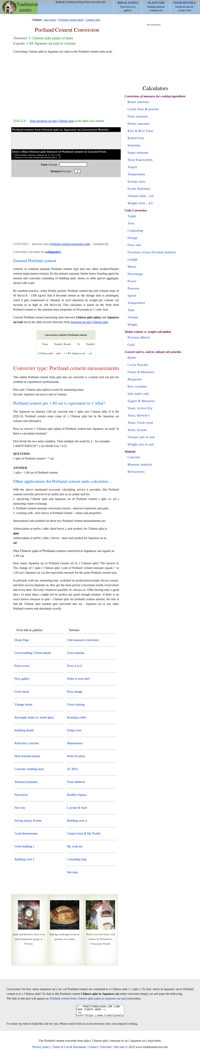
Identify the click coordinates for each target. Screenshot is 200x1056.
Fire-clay (19, 807)
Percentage (135, 274)
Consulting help (77, 859)
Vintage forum (23, 704)
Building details (24, 730)
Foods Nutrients (139, 188)
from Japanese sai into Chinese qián (52, 121)
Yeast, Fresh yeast (140, 422)
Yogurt (132, 167)
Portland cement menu (70, 19)
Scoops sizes (137, 181)
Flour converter (93, 2)
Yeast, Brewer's (139, 415)
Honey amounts (139, 123)
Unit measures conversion (83, 640)
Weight (133, 324)
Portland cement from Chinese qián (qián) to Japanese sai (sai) (88, 998)
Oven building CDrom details (32, 653)
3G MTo (72, 769)
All (103, 2)
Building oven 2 (24, 859)
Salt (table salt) (138, 393)
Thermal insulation (26, 782)
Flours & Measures (141, 372)
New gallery (22, 678)
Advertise (106, 1047)
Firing (80, 2)
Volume (133, 317)
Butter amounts (138, 102)
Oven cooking (76, 704)
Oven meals (21, 691)
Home (20, 7)
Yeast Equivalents (140, 159)
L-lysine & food (77, 807)
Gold (131, 344)
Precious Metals (139, 337)
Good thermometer (26, 833)
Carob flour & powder (143, 109)
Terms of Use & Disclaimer (69, 1047)
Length (133, 259)
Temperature (136, 174)
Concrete (134, 457)
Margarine (135, 379)
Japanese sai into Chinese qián (89, 322)
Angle (132, 216)
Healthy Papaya (77, 794)
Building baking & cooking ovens (156, 6)
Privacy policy (41, 1047)
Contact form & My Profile (83, 833)
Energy (133, 237)
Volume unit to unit (141, 437)
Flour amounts (138, 116)
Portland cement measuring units (70, 244)
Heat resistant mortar (27, 756)
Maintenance (75, 743)
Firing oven (74, 730)
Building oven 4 (77, 820)
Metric (132, 266)
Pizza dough (74, 691)
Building (60, 2)
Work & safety (76, 756)
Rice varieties (137, 386)
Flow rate (134, 245)
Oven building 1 (24, 846)
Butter (132, 357)
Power (132, 281)
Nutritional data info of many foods (184, 6)
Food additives (76, 782)
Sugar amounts (138, 152)
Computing (135, 230)
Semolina (134, 145)
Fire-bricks (21, 794)
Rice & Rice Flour (141, 131)
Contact (93, 1047)
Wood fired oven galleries (127, 6)
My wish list (74, 846)
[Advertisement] (66, 84)
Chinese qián (93, 19)
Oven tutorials (75, 653)
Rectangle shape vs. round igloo (34, 717)
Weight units (136, 203)
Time (131, 310)
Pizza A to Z (74, 665)
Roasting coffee (76, 717)
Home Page (21, 640)
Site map (72, 872)
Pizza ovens (21, 665)
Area (131, 223)
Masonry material (140, 464)
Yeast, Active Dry (140, 408)
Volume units (137, 196)
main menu (50, 19)
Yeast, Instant (137, 430)
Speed (132, 295)
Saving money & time (27, 820)
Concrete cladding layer (29, 769)
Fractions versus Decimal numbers (152, 252)
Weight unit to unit (141, 444)
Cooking (70, 2)
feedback (80, 1023)
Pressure (133, 288)
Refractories (136, 471)
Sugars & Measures (141, 401)
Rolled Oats (136, 138)
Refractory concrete (26, 743)
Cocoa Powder (138, 364)
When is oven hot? (78, 678)
